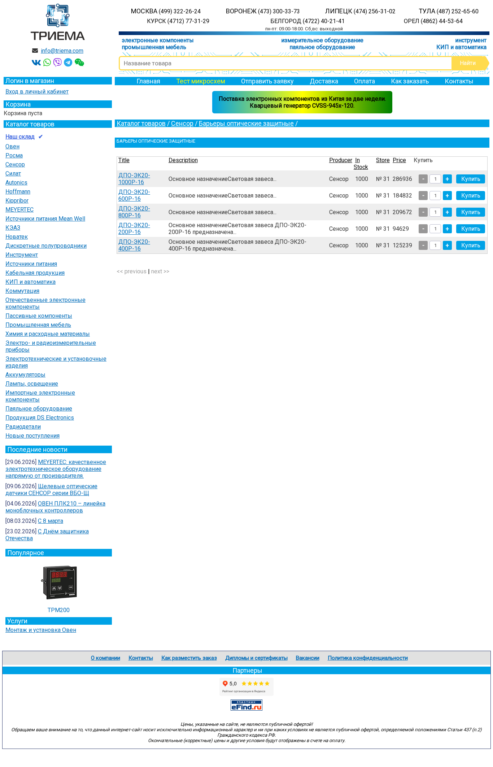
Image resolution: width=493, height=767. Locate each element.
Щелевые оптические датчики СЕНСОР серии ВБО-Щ (51, 490)
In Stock (361, 163)
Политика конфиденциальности (368, 658)
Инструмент (21, 254)
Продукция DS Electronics (39, 417)
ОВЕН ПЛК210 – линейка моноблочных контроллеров (55, 507)
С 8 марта (50, 520)
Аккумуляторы (25, 374)
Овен (12, 146)
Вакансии (307, 658)
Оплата (364, 81)
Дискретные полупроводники (46, 245)
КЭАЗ (12, 227)
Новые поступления (32, 435)
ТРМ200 (59, 610)
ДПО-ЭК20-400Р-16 (134, 245)
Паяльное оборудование (38, 408)
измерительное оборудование (322, 40)
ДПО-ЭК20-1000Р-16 (134, 179)
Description (183, 160)
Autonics (16, 182)
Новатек (16, 236)
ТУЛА (449, 11)
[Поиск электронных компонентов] (246, 708)
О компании (105, 658)
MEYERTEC (19, 209)
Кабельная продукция (35, 272)
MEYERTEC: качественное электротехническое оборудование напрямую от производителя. (55, 469)
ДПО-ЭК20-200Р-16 (134, 228)
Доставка (324, 81)
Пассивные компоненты (38, 315)
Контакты (459, 81)
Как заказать (410, 81)
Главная (148, 81)
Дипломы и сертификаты (256, 658)
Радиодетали (23, 426)
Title (124, 160)
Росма (14, 155)
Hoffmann (17, 191)
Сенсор (15, 164)
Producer (340, 160)
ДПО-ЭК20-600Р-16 (134, 195)
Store (383, 160)
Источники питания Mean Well (45, 218)
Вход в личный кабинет (37, 91)
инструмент (471, 40)
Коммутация (22, 290)
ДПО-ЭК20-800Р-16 (134, 212)
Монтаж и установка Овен (40, 630)
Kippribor (17, 200)
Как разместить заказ (189, 658)
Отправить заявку (267, 81)
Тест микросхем (200, 81)
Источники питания (31, 263)
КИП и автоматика (461, 47)
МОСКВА (166, 11)
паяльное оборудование (322, 47)
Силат (13, 173)
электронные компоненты (158, 40)
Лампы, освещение (31, 383)
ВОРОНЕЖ (263, 11)
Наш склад (20, 136)
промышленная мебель (154, 47)
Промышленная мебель (38, 324)
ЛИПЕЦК (360, 11)
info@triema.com (62, 50)
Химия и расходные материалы (47, 333)
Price (399, 160)
